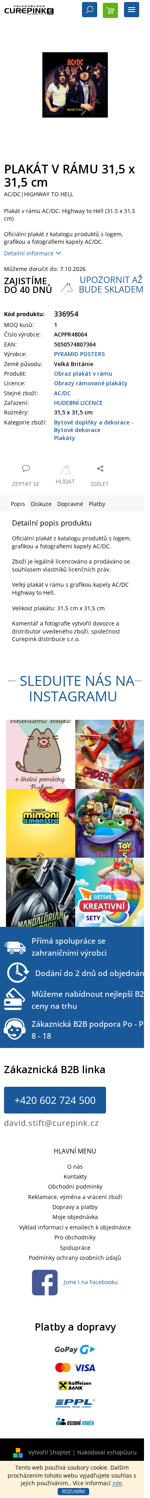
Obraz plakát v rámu (83, 373)
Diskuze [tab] (41, 504)
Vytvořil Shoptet (49, 1452)
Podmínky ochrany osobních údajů (75, 1257)
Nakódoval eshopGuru (107, 1452)
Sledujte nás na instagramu (77, 688)
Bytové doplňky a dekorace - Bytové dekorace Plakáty (94, 430)
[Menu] (131, 10)
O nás (75, 1166)
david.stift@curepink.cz (51, 1123)
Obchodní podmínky (75, 1186)
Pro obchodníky (75, 1237)
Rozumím (73, 1491)
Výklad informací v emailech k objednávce (75, 1227)
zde (117, 1483)
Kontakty (75, 1176)
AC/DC (62, 393)
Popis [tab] (18, 504)
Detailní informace (29, 253)
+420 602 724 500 (55, 1100)
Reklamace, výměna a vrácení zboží (75, 1197)
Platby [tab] (97, 504)
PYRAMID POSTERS (79, 354)
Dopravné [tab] (70, 504)
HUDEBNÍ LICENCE (78, 402)
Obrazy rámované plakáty (91, 383)
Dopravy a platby (75, 1207)
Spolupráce (75, 1247)
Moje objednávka (75, 1217)
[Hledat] (89, 10)
